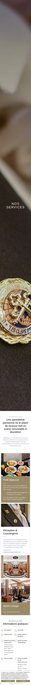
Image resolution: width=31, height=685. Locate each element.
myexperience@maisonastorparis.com (12, 552)
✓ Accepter (8, 681)
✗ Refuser (23, 681)
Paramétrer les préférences (15, 683)
